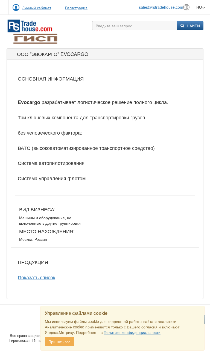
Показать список (36, 277)
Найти (193, 25)
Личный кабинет (36, 7)
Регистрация (76, 7)
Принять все (59, 341)
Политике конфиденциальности (132, 332)
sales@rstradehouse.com (161, 7)
